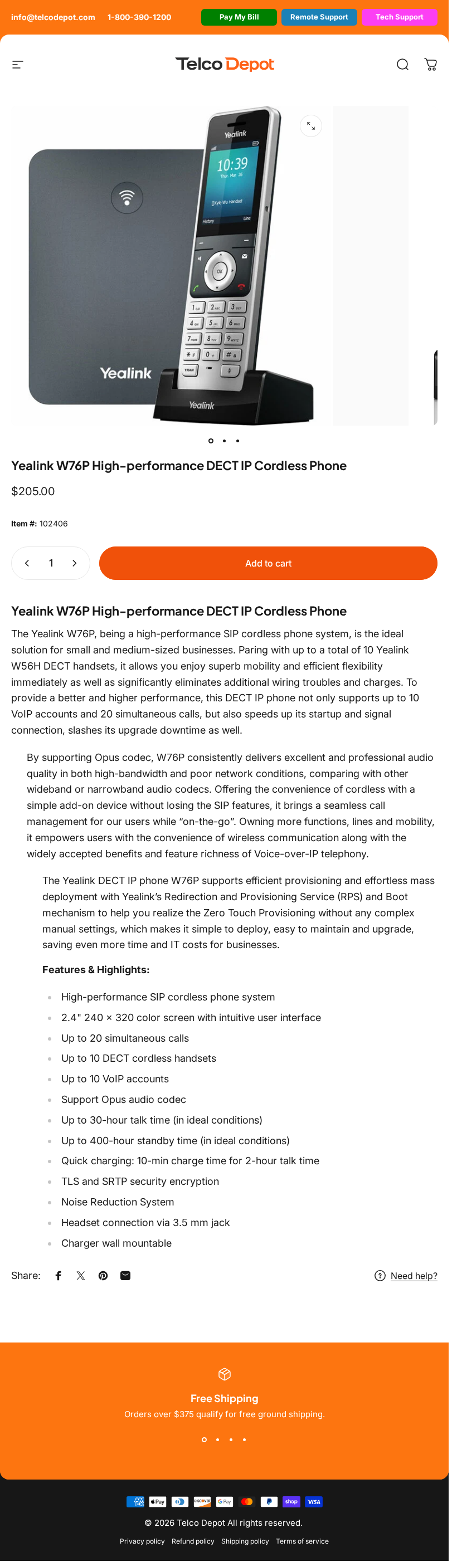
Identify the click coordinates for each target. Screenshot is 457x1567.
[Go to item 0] (211, 441)
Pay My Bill (239, 16)
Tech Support (400, 16)
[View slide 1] (204, 1439)
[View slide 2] (218, 1439)
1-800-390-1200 (139, 17)
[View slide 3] (231, 1439)
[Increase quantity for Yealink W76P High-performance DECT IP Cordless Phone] (77, 563)
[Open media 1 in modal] (311, 126)
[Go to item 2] (224, 441)
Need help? (414, 1275)
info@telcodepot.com (53, 17)
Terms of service (302, 1541)
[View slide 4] (244, 1439)
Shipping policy (245, 1541)
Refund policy (193, 1541)
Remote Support (319, 16)
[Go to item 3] (238, 441)
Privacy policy (142, 1541)
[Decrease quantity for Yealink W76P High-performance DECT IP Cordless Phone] (24, 563)
